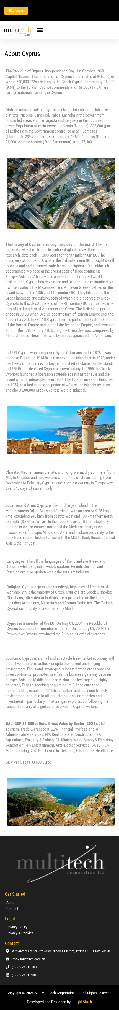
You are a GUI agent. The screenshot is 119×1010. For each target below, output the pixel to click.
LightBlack (82, 1001)
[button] (40, 29)
